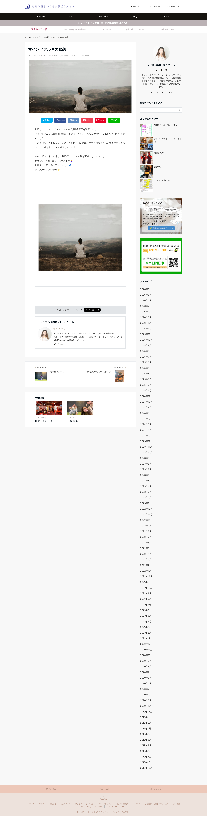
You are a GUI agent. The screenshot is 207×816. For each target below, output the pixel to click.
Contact (166, 16)
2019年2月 (145, 756)
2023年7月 (146, 469)
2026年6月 (146, 294)
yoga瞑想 (64, 55)
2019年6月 (145, 734)
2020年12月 (146, 644)
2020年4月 (146, 689)
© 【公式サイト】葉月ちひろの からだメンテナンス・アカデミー (103, 812)
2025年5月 (146, 368)
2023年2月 (146, 497)
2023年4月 (146, 486)
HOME (42, 16)
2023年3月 (146, 491)
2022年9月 (146, 525)
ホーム (31, 804)
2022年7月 (146, 537)
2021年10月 (146, 587)
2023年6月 (146, 475)
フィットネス (74, 55)
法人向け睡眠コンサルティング (128, 804)
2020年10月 (146, 655)
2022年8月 (146, 531)
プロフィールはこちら (161, 92)
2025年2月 (146, 384)
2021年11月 (146, 582)
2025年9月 (146, 345)
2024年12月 (146, 396)
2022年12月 (146, 508)
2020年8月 (146, 666)
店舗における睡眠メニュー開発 (157, 804)
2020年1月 (145, 705)
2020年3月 (146, 694)
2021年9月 (145, 593)
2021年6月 (145, 610)
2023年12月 (146, 441)
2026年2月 (146, 317)
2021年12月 (146, 576)
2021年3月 (145, 627)
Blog (135, 16)
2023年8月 (146, 463)
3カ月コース (66, 804)
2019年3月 (145, 751)
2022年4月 (146, 553)
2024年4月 (146, 429)
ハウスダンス (72, 421)
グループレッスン (105, 804)
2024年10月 (146, 401)
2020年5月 (146, 683)
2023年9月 (146, 458)
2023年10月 (146, 452)
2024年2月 (146, 435)
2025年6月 (146, 362)
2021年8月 (145, 598)
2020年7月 (146, 672)
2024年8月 (146, 413)
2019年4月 (145, 745)
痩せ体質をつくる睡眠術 (75, 29)
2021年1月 (145, 638)
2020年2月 (146, 700)
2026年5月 (146, 300)
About (72, 16)
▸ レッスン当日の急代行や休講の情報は (103, 22)
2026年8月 (146, 289)
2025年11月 (146, 334)
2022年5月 (146, 548)
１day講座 (52, 804)
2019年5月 (145, 739)
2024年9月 (146, 407)
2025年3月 (146, 379)
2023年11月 (146, 446)
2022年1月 (145, 570)
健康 (87, 55)
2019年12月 (146, 711)
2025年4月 (146, 373)
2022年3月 (146, 559)
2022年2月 (146, 565)
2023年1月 (145, 503)
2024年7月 (146, 418)
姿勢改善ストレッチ (135, 29)
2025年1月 (145, 390)
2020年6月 (146, 677)
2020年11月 (146, 649)
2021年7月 (145, 604)
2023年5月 (146, 480)
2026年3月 (146, 311)
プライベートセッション (84, 804)
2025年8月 (146, 351)
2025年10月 (146, 339)
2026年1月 (145, 322)
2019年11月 (146, 717)
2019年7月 (145, 728)
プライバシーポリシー (115, 806)
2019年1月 (145, 762)
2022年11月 (146, 514)
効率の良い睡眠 (167, 29)
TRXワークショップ (44, 421)
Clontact (98, 806)
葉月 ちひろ (59, 328)
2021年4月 (145, 621)
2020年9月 (146, 660)
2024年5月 (146, 424)
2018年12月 (146, 767)
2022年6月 (146, 542)
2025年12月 (146, 328)
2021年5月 (145, 615)
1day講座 (106, 29)
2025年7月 (146, 356)
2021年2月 (145, 632)
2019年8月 (145, 722)
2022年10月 (146, 520)
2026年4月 (146, 306)
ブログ (82, 55)
